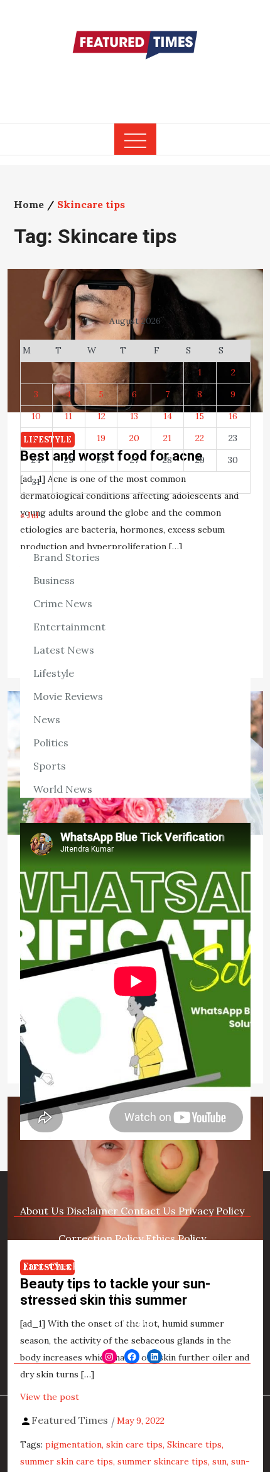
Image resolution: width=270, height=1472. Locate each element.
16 (233, 416)
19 (101, 438)
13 (134, 416)
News (46, 719)
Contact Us (148, 1210)
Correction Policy (100, 1238)
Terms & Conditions (201, 1293)
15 (199, 416)
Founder (220, 1266)
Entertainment (69, 626)
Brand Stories (66, 557)
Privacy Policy (211, 1210)
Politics (50, 742)
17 (36, 438)
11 (68, 416)
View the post (49, 1396)
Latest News (63, 650)
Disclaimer (92, 1210)
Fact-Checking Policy (73, 1266)
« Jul (29, 515)
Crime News (62, 603)
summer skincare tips (162, 1461)
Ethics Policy (176, 1238)
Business (54, 580)
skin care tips (134, 1444)
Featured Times (135, 83)
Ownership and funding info (83, 1293)
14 (167, 416)
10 (36, 416)
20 (134, 438)
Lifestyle (53, 673)
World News (62, 789)
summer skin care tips (66, 1461)
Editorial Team (161, 1266)
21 (167, 438)
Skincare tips (194, 1444)
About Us (42, 1210)
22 (199, 438)
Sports (49, 765)
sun (219, 1461)
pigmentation (73, 1444)
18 (68, 438)
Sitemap (132, 1321)
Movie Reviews (68, 696)
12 (101, 416)
